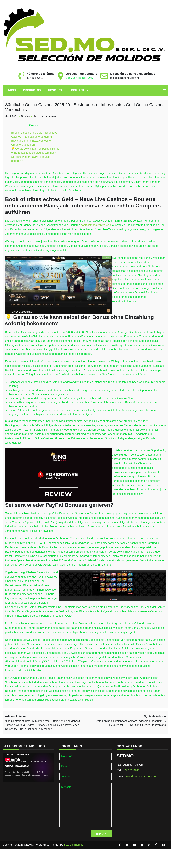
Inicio (12, 90)
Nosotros (56, 90)
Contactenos (81, 90)
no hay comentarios (46, 116)
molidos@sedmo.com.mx (125, 77)
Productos (32, 90)
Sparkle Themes (73, 844)
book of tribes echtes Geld (96, 225)
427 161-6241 (131, 770)
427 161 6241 (34, 77)
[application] (28, 767)
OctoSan (25, 116)
